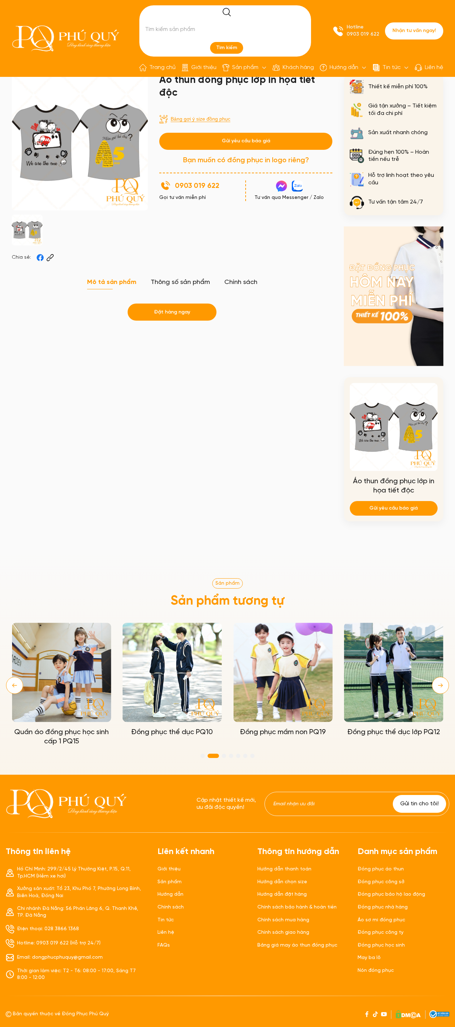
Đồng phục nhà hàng (383, 907)
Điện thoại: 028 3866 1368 (48, 929)
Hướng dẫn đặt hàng (282, 894)
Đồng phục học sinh (381, 945)
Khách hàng (298, 67)
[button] (14, 685)
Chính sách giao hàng (283, 932)
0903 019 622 (363, 34)
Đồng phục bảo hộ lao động (391, 894)
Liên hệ (434, 67)
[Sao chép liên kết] (50, 257)
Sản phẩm (245, 67)
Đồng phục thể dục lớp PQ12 (393, 732)
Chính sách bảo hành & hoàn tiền (297, 907)
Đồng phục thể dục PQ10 (172, 732)
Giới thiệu (203, 67)
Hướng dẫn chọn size (282, 882)
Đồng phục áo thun (381, 869)
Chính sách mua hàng (283, 920)
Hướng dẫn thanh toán (284, 869)
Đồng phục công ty (380, 932)
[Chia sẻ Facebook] (40, 257)
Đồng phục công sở (381, 882)
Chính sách (170, 907)
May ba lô (369, 957)
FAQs (163, 945)
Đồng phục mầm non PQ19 (283, 732)
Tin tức (391, 67)
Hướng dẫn (344, 67)
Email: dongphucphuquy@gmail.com (60, 957)
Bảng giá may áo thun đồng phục (297, 945)
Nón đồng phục (376, 970)
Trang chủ (162, 67)
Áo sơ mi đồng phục (381, 920)
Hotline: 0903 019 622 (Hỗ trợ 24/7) (59, 943)
